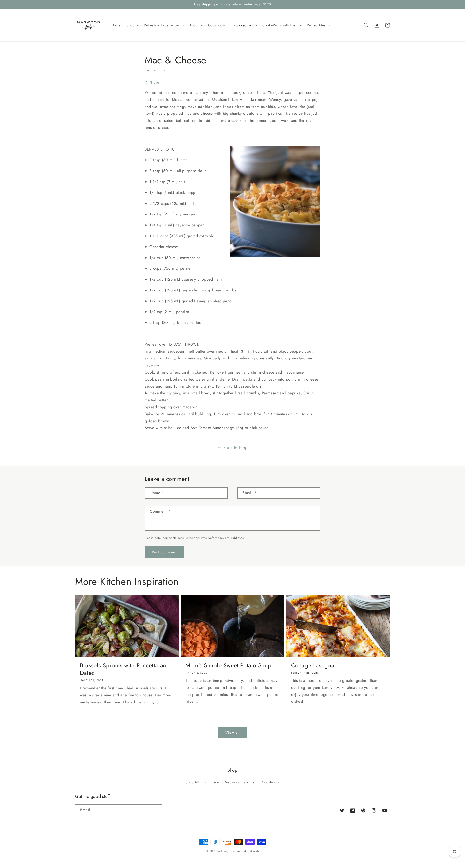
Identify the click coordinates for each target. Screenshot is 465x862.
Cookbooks (270, 782)
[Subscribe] (156, 810)
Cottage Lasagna (312, 665)
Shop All (192, 782)
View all (232, 732)
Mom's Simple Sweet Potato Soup (228, 665)
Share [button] (154, 82)
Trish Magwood (226, 851)
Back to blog (235, 447)
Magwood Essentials (241, 782)
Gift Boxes (212, 782)
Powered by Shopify (247, 851)
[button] (132, 25)
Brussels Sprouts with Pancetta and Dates (125, 669)
